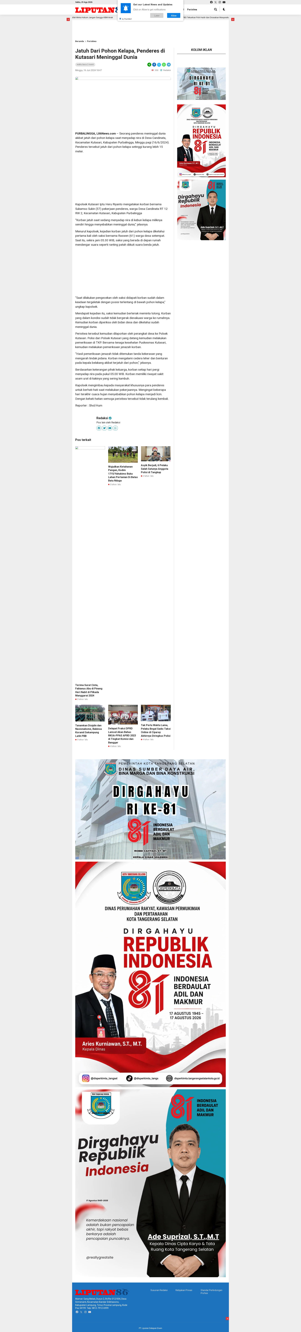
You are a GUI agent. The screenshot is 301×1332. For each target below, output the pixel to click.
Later (156, 15)
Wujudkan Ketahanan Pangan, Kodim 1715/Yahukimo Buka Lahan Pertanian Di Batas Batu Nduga (123, 473)
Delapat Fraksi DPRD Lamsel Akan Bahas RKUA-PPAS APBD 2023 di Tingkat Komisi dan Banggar (122, 735)
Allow (174, 15)
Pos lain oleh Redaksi (108, 422)
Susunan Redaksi (159, 1290)
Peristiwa (192, 9)
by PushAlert (127, 19)
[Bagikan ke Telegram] (168, 64)
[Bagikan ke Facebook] (154, 64)
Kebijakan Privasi (184, 1290)
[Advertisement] (85, 25)
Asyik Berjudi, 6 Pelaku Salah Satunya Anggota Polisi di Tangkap (154, 469)
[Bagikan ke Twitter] (159, 64)
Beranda (79, 41)
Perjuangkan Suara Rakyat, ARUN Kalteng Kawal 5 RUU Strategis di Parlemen (222, 17)
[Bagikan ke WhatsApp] (163, 64)
